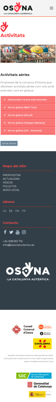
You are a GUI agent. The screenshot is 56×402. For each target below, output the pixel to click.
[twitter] (11, 232)
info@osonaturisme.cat (18, 244)
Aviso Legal (11, 190)
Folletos (9, 186)
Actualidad (11, 178)
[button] (51, 8)
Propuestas (12, 175)
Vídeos (8, 182)
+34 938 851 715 (13, 241)
